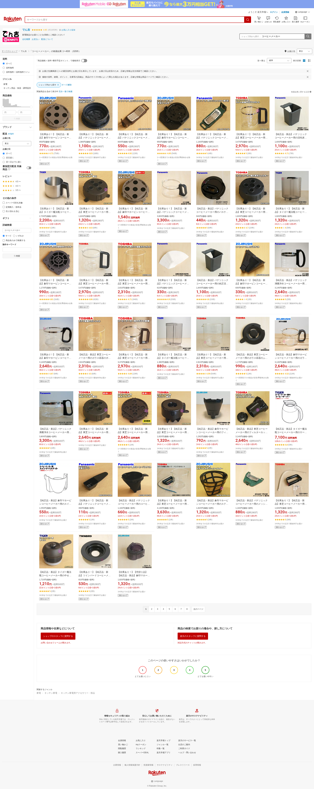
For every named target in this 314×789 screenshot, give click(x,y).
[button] (302, 12)
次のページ (198, 609)
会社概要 (26, 39)
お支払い (36, 39)
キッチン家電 (50, 693)
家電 (39, 693)
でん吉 (26, 29)
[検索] (247, 19)
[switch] (29, 168)
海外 (12, 134)
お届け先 (6, 138)
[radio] (4, 63)
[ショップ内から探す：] (308, 36)
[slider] (2, 107)
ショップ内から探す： (251, 36)
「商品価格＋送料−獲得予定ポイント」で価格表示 (58, 60)
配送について (47, 39)
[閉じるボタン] (307, 71)
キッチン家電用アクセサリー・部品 (78, 693)
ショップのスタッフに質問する (58, 636)
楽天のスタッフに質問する (193, 636)
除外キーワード (9, 244)
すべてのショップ (9, 51)
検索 (18, 119)
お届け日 (6, 149)
